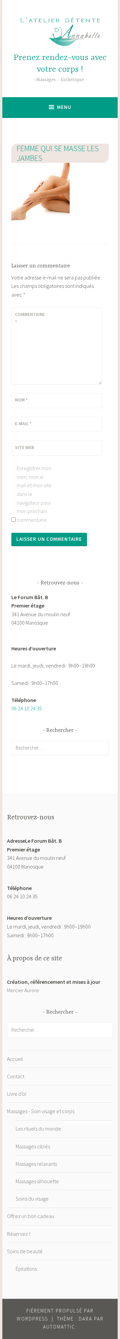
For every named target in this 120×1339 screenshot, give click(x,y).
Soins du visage (32, 1198)
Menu (64, 107)
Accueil (15, 1059)
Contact (15, 1076)
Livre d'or (17, 1093)
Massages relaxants (36, 1163)
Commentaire (30, 318)
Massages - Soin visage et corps (40, 1111)
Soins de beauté (25, 1251)
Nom (21, 400)
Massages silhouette (37, 1181)
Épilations (26, 1268)
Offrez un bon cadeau (30, 1216)
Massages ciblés (33, 1146)
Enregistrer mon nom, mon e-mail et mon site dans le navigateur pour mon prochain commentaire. (34, 494)
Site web (24, 447)
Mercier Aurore (23, 990)
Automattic (59, 1327)
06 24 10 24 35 (26, 708)
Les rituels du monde (38, 1128)
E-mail (23, 424)
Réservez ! (18, 1233)
